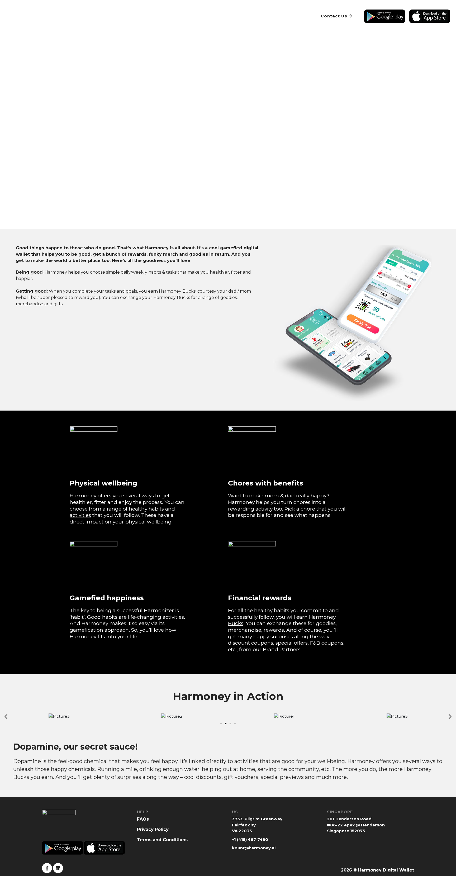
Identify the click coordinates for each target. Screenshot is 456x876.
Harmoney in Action (148, 16)
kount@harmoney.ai (254, 847)
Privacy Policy (153, 829)
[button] (221, 723)
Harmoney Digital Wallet (386, 870)
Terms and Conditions (162, 839)
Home (88, 16)
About (110, 16)
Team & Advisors (237, 16)
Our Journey (194, 16)
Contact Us (335, 15)
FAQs (303, 15)
